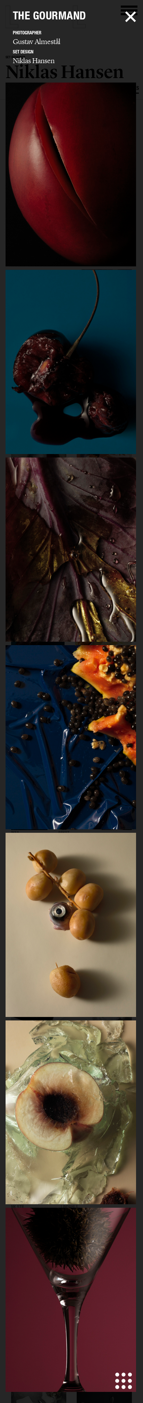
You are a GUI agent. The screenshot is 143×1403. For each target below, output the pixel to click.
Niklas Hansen (33, 61)
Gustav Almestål (36, 41)
